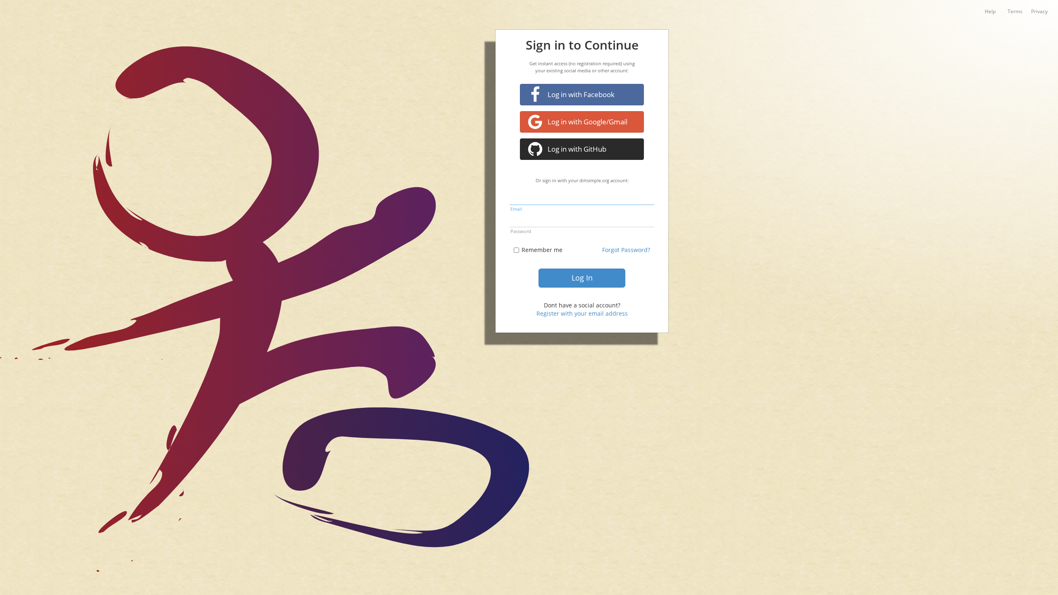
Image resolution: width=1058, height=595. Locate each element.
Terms (1015, 11)
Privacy (1039, 11)
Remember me (542, 250)
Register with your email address (582, 313)
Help (990, 11)
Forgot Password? (626, 250)
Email (516, 209)
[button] (582, 94)
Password (520, 231)
